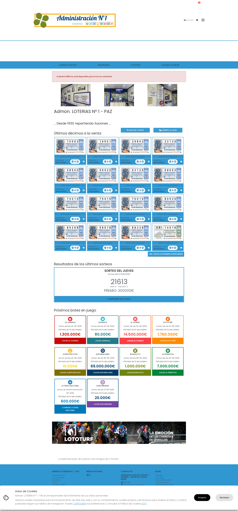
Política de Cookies (162, 482)
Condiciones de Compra (164, 485)
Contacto (55, 482)
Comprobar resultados (119, 299)
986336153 (127, 482)
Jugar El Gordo (135, 340)
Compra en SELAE (58, 485)
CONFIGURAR (79, 503)
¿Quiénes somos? (58, 475)
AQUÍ (143, 503)
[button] (62, 98)
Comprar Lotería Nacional (70, 409)
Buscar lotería (136, 130)
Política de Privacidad (163, 480)
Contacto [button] (136, 64)
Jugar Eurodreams (103, 404)
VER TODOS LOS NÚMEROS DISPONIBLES (166, 254)
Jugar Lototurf (168, 340)
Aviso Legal (160, 478)
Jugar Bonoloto (135, 372)
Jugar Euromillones (102, 372)
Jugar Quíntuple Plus (70, 372)
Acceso (190, 20)
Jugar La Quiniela (70, 340)
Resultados (56, 480)
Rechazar (224, 497)
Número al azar (169, 130)
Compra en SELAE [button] (170, 64)
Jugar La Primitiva (168, 372)
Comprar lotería (58, 478)
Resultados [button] (104, 64)
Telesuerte (159, 475)
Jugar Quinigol (102, 340)
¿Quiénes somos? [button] (68, 64)
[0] (198, 20)
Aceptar (202, 497)
